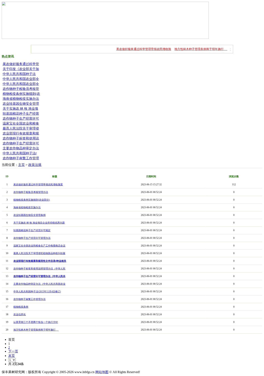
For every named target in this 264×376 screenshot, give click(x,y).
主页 (21, 165)
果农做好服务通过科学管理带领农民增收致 (138, 49)
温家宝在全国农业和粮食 (21, 123)
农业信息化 (19, 314)
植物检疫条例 (20, 306)
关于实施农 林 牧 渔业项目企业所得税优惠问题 (39, 222)
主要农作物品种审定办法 (21, 148)
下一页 (13, 351)
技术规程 (133, 40)
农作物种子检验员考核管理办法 (30, 192)
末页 (11, 355)
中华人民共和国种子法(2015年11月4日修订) (37, 291)
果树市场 (86, 40)
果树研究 (180, 40)
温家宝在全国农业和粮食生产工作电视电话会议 (39, 245)
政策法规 (117, 40)
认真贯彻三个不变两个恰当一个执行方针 (35, 322)
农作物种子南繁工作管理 (21, 158)
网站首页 (8, 40)
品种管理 (55, 40)
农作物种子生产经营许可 (21, 118)
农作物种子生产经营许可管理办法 (32, 238)
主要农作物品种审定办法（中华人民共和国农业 (39, 283)
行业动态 (39, 40)
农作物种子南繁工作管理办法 (29, 299)
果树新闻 (23, 40)
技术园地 (149, 40)
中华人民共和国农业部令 (21, 79)
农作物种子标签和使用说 (21, 138)
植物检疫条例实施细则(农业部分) (31, 199)
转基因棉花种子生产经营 (21, 113)
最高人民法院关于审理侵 (21, 128)
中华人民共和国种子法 (19, 74)
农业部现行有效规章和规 (21, 133)
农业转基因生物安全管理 (21, 103)
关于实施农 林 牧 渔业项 (20, 108)
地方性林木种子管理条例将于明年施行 (196, 49)
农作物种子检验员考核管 (21, 88)
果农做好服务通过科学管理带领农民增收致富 (38, 184)
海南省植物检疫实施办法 (21, 98)
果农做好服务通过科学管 (21, 64)
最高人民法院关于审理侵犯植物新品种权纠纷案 (39, 253)
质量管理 (70, 40)
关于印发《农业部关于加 (21, 69)
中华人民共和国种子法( (20, 153)
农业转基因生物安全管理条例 (29, 215)
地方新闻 (102, 40)
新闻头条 (164, 40)
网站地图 (101, 372)
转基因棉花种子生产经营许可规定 (32, 230)
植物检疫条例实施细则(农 (21, 93)
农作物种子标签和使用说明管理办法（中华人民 (39, 268)
